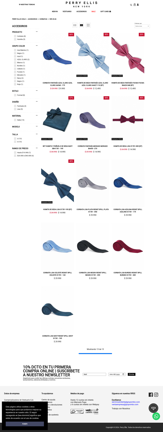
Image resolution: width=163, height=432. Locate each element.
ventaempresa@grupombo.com (125, 404)
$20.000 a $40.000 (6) (25, 156)
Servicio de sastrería (50, 415)
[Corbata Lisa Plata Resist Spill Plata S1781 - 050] (92, 183)
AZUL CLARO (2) (23, 59)
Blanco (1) (21, 63)
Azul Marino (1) (23, 50)
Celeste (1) (21, 69)
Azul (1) (20, 56)
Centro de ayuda (48, 400)
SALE (93, 11)
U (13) (19, 139)
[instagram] (156, 395)
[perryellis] (81, 4)
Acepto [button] (24, 424)
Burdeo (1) (21, 66)
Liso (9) (20, 109)
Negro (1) (20, 53)
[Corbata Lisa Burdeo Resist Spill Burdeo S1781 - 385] (128, 246)
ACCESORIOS (81, 11)
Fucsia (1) (21, 72)
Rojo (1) (20, 84)
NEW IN (55, 11)
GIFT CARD (104, 11)
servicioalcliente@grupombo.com (126, 402)
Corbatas (43, 19)
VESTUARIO (67, 11)
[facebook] (151, 395)
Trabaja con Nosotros (121, 408)
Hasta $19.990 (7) (24, 153)
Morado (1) (21, 75)
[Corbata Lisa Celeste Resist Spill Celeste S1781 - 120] (57, 246)
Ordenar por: (138, 23)
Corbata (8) (21, 36)
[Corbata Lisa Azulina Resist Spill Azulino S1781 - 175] (128, 183)
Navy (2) (20, 78)
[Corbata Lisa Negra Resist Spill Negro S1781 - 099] (92, 246)
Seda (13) (20, 120)
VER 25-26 (52, 19)
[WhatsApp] (156, 416)
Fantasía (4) (21, 106)
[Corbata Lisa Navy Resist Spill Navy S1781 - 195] (57, 310)
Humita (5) (21, 39)
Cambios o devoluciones (52, 405)
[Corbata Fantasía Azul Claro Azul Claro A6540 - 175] (57, 56)
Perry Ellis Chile (19, 19)
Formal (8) (21, 95)
